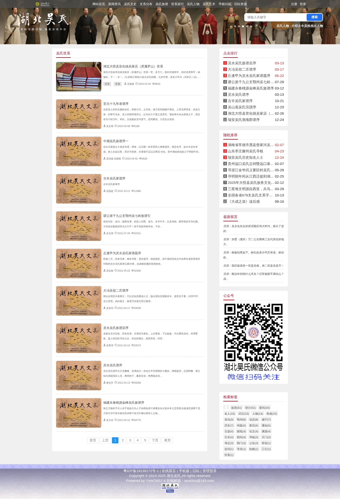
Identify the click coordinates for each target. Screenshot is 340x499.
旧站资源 (240, 4)
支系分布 (146, 4)
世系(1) (229, 455)
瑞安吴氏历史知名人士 (245, 157)
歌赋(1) (253, 449)
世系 (107, 84)
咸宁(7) (266, 419)
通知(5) (266, 425)
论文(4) (253, 431)
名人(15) (230, 413)
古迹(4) (229, 431)
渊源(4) (266, 431)
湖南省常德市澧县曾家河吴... (250, 145)
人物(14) (257, 413)
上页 (105, 440)
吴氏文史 (130, 4)
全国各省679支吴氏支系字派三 (252, 195)
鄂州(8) (241, 419)
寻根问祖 (224, 4)
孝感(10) (271, 413)
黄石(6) (253, 425)
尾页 (167, 440)
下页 (155, 440)
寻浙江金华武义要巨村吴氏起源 (252, 170)
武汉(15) (243, 413)
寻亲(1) (241, 449)
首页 (93, 440)
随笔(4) (241, 431)
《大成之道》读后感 (244, 201)
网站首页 (98, 4)
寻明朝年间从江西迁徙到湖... (250, 176)
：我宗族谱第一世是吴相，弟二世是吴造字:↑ (253, 265)
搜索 (314, 17)
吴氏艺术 (209, 4)
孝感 (117, 84)
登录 (303, 4)
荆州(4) (241, 437)
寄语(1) (266, 443)
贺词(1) (229, 449)
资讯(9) (229, 419)
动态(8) (253, 419)
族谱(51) (236, 407)
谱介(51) (250, 407)
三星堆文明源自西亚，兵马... (250, 189)
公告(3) (253, 443)
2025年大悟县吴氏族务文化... (251, 183)
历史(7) (229, 425)
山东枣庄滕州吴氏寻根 (245, 151)
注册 (294, 4)
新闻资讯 (114, 4)
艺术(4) (229, 437)
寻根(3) (253, 437)
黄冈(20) (264, 407)
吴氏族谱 (161, 4)
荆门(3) (241, 443)
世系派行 (177, 4)
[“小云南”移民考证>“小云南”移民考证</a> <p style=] (253, 289)
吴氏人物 (193, 4)
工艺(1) (266, 449)
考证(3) (229, 443)
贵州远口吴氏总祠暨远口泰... (250, 164)
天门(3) (266, 437)
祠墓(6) (241, 425)
